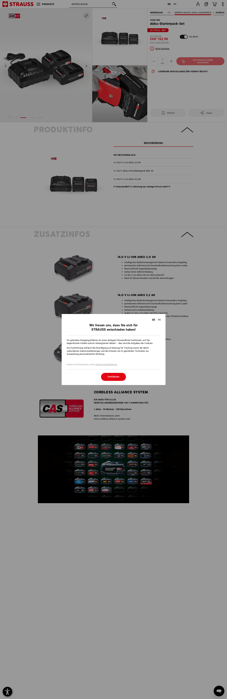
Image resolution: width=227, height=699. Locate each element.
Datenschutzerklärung (106, 364)
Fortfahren (113, 376)
